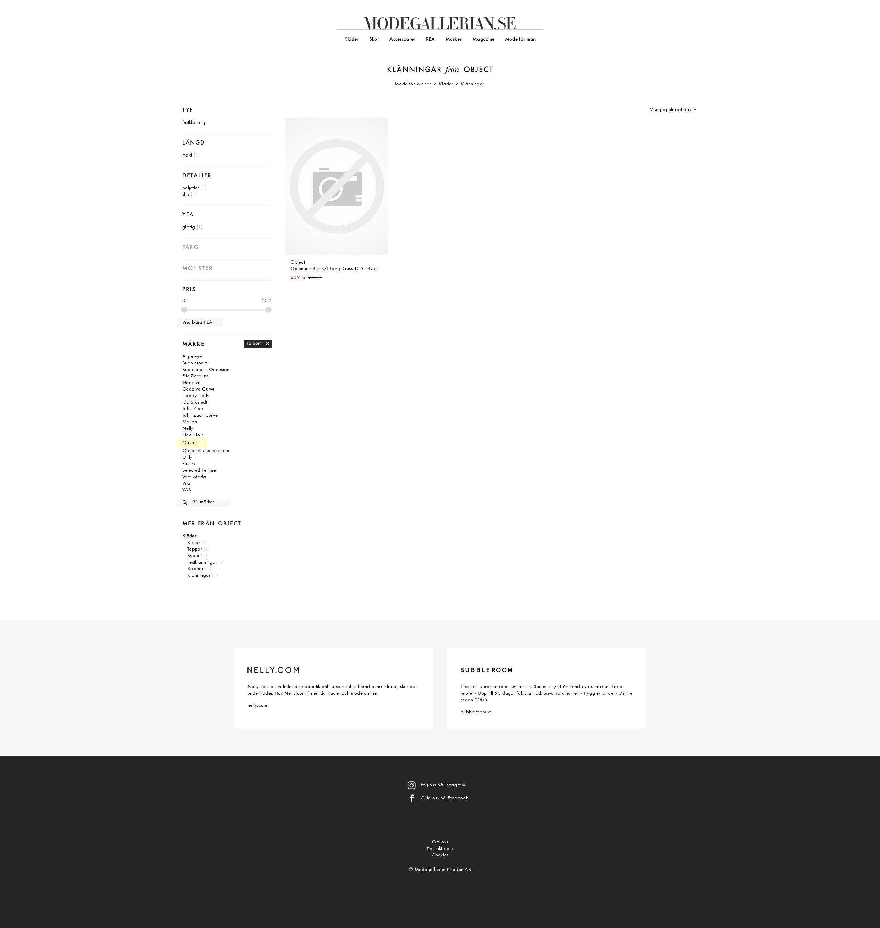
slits (185, 194)
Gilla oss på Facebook (444, 798)
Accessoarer (402, 39)
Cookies (440, 855)
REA (430, 39)
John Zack (193, 409)
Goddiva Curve (198, 389)
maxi (187, 155)
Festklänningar (202, 562)
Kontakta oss (440, 848)
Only (187, 457)
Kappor (195, 569)
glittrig (188, 227)
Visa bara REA (197, 322)
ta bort (254, 343)
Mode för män (520, 39)
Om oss (440, 842)
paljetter (190, 188)
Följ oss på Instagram (443, 785)
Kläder (351, 39)
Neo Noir (192, 435)
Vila (186, 483)
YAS (186, 490)
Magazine (483, 39)
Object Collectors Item (205, 451)
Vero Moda (194, 477)
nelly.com (257, 705)
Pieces (188, 464)
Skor (374, 39)
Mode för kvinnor (413, 84)
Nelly (188, 428)
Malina (189, 422)
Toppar (194, 549)
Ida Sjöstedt (194, 402)
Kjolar (193, 542)
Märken (454, 39)
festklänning (194, 122)
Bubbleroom (195, 363)
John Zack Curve (200, 415)
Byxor (193, 555)
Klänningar (414, 70)
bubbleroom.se (476, 712)
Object (478, 70)
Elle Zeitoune (195, 376)
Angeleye (192, 356)
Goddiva (191, 382)
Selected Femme (199, 470)
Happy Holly (195, 395)
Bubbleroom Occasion (205, 369)
